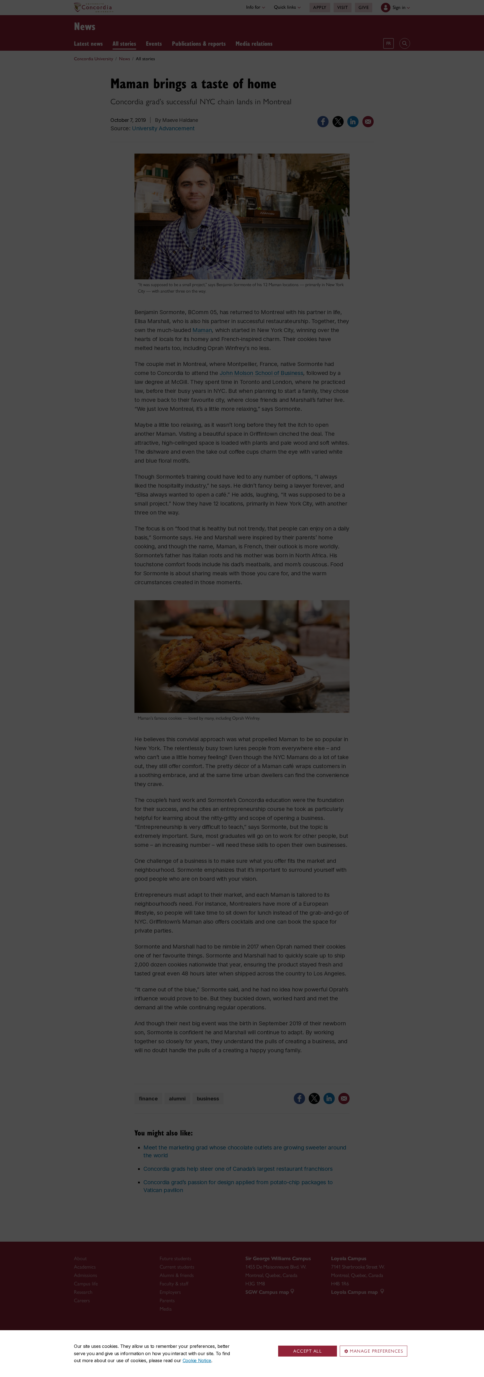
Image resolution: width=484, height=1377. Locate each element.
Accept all (307, 1351)
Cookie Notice (197, 1360)
